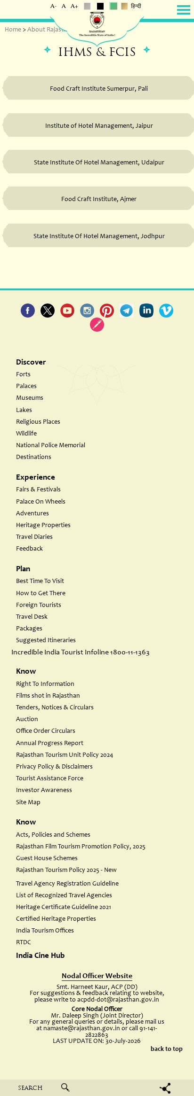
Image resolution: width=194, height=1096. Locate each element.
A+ (74, 6)
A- (53, 6)
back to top (167, 1049)
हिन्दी (136, 6)
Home (13, 30)
